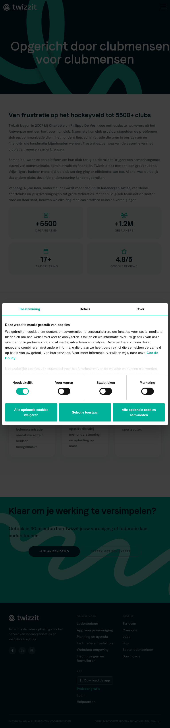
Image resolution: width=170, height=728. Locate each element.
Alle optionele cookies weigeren (31, 412)
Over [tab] (140, 309)
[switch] (64, 391)
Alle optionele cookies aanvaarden (139, 412)
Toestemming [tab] (29, 309)
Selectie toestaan (85, 412)
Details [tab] (85, 309)
